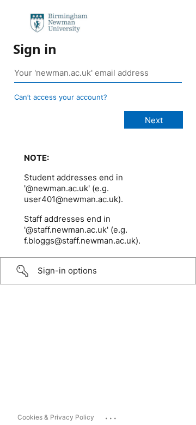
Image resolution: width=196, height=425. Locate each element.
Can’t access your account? (60, 97)
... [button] (111, 415)
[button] (98, 271)
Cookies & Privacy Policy (55, 417)
